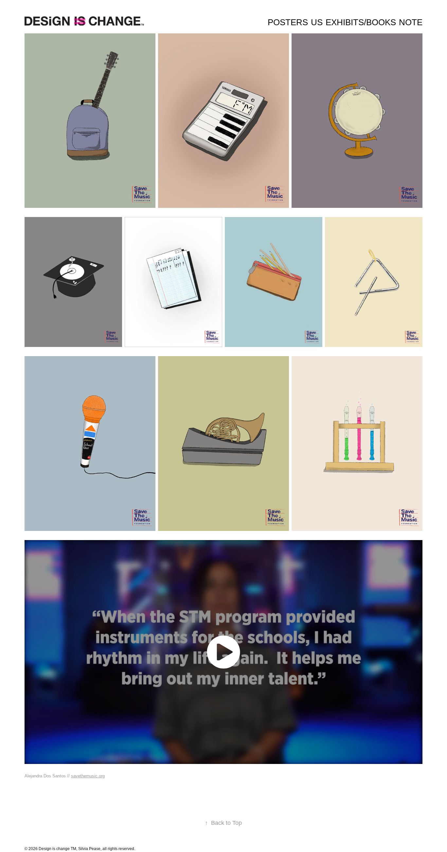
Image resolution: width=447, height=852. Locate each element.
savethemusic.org (88, 775)
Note (410, 22)
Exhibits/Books (361, 22)
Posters (288, 22)
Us (317, 22)
